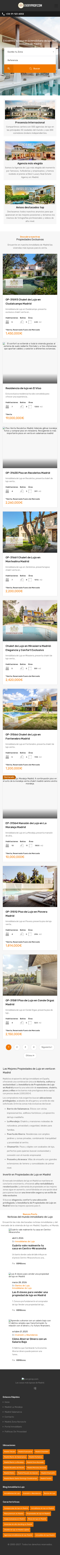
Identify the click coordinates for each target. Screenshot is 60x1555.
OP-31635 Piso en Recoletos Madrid (28, 472)
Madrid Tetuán (9, 1452)
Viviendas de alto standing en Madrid (18, 1524)
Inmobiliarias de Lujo (25, 1241)
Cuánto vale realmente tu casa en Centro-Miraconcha (29, 1247)
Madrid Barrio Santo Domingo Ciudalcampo (20, 1478)
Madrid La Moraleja (13, 1407)
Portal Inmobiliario (13, 1427)
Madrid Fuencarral (25, 1452)
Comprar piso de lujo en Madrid (16, 1508)
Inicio (7, 1402)
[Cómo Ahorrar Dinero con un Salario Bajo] (30, 1325)
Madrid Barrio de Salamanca (15, 1457)
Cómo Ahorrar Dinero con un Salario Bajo (29, 1340)
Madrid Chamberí (41, 1452)
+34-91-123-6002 (15, 14)
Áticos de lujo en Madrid (37, 1519)
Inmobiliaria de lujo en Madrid (42, 1508)
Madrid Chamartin (48, 1473)
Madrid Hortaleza (35, 1457)
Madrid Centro (46, 1478)
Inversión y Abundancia (26, 1335)
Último (29, 1055)
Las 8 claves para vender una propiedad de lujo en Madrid (30, 1294)
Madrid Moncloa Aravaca (36, 1468)
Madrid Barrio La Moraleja (14, 1462)
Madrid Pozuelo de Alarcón (28, 1473)
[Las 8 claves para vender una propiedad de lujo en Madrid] (30, 1276)
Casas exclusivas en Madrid (14, 1519)
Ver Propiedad (30, 286)
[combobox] (30, 52)
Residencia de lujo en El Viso (23, 388)
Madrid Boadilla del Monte (14, 1468)
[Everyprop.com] (30, 8)
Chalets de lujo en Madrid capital (16, 1530)
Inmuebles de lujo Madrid (45, 1535)
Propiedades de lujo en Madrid (38, 1514)
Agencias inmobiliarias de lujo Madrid (18, 1535)
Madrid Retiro (9, 1473)
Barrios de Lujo (22, 1285)
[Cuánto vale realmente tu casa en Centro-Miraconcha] (30, 1232)
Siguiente (46, 1047)
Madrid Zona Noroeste (15, 1422)
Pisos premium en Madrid (13, 1514)
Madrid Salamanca (13, 1412)
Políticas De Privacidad (16, 1432)
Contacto (9, 1417)
